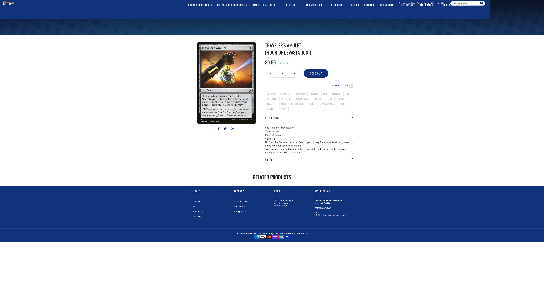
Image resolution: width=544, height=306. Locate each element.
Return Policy (240, 206)
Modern (270, 103)
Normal (282, 103)
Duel (325, 93)
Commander (300, 93)
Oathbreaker (297, 103)
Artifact (271, 93)
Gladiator (271, 98)
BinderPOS (302, 233)
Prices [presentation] (269, 160)
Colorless (285, 93)
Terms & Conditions (242, 201)
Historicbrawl (302, 98)
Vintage (282, 108)
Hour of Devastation (323, 98)
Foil (347, 93)
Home (266, 37)
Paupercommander (327, 103)
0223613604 (326, 208)
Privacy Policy (240, 211)
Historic (286, 98)
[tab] (309, 119)
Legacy (341, 98)
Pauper (311, 103)
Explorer (336, 93)
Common (314, 93)
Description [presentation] (272, 118)
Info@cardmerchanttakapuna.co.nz (330, 215)
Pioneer (270, 108)
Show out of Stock (340, 85)
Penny (344, 103)
